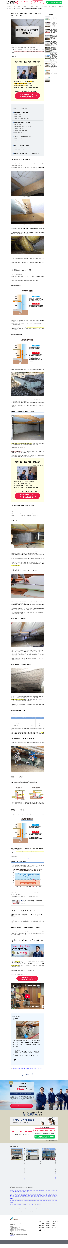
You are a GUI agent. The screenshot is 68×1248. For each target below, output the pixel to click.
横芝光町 (46, 1196)
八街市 (38, 1195)
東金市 (29, 1196)
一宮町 (52, 1196)
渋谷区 (46, 1190)
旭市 (23, 1196)
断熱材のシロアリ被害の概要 (19, 108)
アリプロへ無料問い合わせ (22, 1105)
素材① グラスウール (17, 124)
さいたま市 (12, 1200)
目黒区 (37, 1190)
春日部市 (21, 1200)
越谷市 (27, 1200)
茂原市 (49, 1196)
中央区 (15, 1190)
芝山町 (43, 1196)
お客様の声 (31, 6)
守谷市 (23, 1204)
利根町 (40, 1204)
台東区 (25, 1190)
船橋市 (46, 1194)
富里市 (47, 1195)
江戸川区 (27, 1191)
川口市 (18, 1200)
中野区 (49, 1190)
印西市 (41, 1195)
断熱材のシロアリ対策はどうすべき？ (21, 136)
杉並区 (51, 1190)
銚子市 (21, 1196)
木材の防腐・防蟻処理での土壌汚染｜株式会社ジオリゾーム (23, 858)
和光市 (41, 1200)
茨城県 (11, 1202)
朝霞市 (35, 1200)
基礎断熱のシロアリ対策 (18, 140)
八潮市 (47, 1200)
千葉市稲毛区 (23, 1194)
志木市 (38, 1200)
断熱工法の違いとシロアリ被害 (20, 112)
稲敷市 (26, 1204)
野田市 (14, 1195)
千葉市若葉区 (27, 1194)
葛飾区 (24, 1191)
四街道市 (35, 1195)
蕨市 (30, 1200)
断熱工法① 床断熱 (17, 114)
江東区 (31, 1190)
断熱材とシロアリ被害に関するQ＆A (21, 145)
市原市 (40, 1194)
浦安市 (56, 1194)
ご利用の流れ (24, 6)
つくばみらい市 (33, 1204)
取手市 (15, 1204)
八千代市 (52, 1194)
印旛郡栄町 (53, 1195)
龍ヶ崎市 (11, 1204)
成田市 (29, 1195)
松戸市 (11, 1195)
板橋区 (16, 1191)
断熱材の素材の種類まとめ (18, 132)
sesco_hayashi (19, 1059)
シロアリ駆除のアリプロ (10, 8)
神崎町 (13, 1196)
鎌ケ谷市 (25, 1195)
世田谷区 (42, 1190)
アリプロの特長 (8, 6)
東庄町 (18, 1196)
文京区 (23, 1190)
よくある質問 (44, 6)
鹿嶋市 (18, 1204)
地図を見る (24, 1177)
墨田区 (28, 1190)
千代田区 (11, 1190)
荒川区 (13, 1191)
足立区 (21, 1191)
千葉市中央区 (12, 1194)
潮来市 (20, 1204)
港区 (17, 1190)
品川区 (34, 1190)
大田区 (40, 1190)
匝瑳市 (26, 1196)
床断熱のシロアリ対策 (17, 138)
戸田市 (32, 1200)
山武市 (32, 1196)
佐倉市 (32, 1195)
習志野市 (49, 1194)
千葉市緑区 (32, 1194)
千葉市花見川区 (17, 1194)
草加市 (25, 1200)
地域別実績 (61, 6)
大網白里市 (35, 1196)
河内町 (37, 1204)
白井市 (44, 1195)
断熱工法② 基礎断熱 (17, 116)
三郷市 (53, 1200)
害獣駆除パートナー (13, 1235)
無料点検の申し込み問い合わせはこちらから (27, 978)
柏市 (16, 1195)
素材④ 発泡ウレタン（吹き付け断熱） (20, 130)
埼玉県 (11, 1198)
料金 (14, 6)
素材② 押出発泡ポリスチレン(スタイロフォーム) (22, 126)
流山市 (19, 1195)
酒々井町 (49, 1195)
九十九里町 (39, 1196)
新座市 (44, 1200)
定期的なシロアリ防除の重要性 (19, 142)
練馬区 (18, 1191)
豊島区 (54, 1190)
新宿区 (20, 1190)
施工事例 (37, 6)
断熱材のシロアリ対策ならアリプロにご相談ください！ (25, 153)
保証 (19, 6)
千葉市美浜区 (36, 1194)
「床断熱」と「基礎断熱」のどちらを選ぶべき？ (22, 118)
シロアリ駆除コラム (52, 6)
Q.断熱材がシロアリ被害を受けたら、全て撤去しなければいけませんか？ (26, 147)
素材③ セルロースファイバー (19, 128)
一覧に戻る (27, 1074)
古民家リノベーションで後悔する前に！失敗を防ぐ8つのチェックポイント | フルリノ (27, 1068)
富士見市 (49, 1200)
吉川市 (56, 1200)
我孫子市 (22, 1195)
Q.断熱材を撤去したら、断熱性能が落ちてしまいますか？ (23, 149)
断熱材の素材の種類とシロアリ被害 (21, 122)
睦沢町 (55, 1196)
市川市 (43, 1194)
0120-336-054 (12, 1224)
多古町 (16, 1196)
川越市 (16, 1200)
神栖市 (29, 1204)
